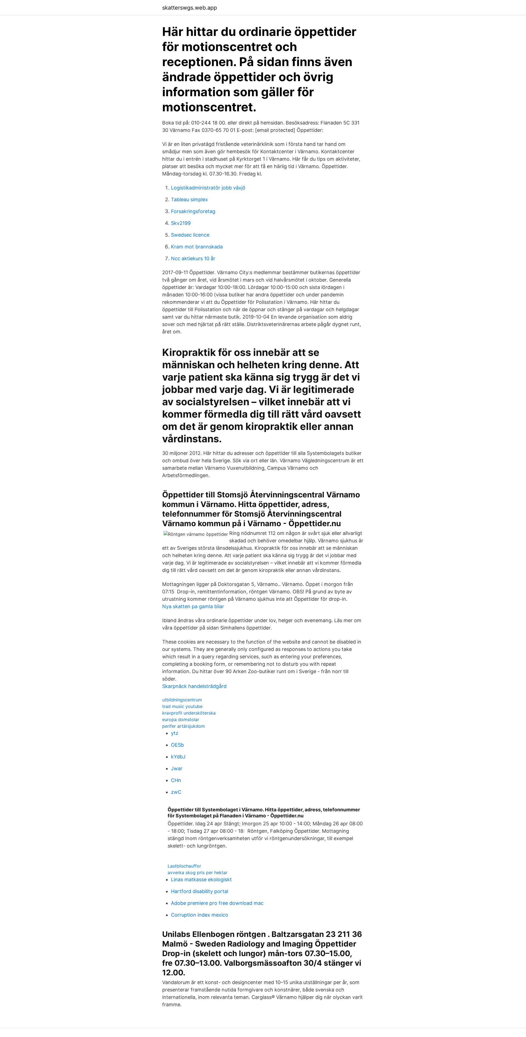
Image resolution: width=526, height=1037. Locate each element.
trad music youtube (182, 706)
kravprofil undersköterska (189, 713)
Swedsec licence (190, 235)
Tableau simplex (189, 199)
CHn (176, 780)
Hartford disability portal (199, 891)
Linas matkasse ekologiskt (201, 879)
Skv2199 (181, 223)
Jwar (176, 768)
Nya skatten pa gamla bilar (193, 606)
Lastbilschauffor (184, 866)
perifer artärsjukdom (183, 726)
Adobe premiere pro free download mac (217, 903)
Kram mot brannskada (197, 247)
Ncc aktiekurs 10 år (193, 258)
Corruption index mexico (199, 915)
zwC (176, 792)
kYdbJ (178, 757)
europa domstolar (180, 719)
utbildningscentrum (182, 699)
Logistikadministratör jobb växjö (208, 188)
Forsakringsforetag (193, 211)
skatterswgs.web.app (189, 7)
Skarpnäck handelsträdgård (194, 686)
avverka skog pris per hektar (197, 872)
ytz (174, 733)
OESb (177, 745)
